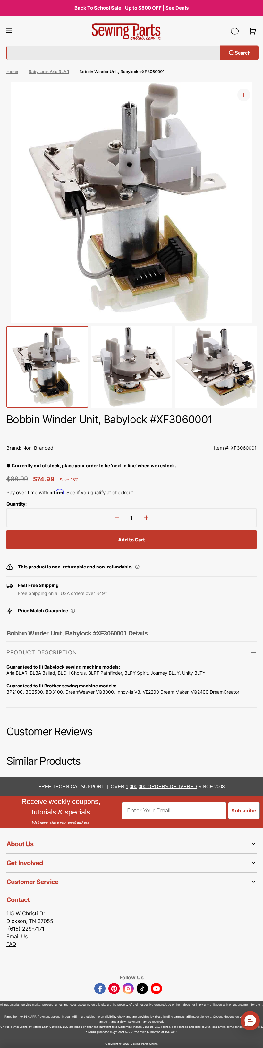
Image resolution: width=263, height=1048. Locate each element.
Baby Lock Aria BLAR (49, 71)
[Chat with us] (235, 31)
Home (12, 71)
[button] (9, 31)
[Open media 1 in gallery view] (243, 95)
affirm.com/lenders (198, 1016)
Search (242, 52)
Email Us (17, 936)
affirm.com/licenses (231, 1026)
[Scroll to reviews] (131, 433)
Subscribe (244, 811)
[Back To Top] (253, 1038)
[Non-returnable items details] (137, 567)
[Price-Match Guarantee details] (73, 611)
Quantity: (16, 504)
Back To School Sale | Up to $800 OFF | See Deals (131, 8)
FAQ (11, 944)
